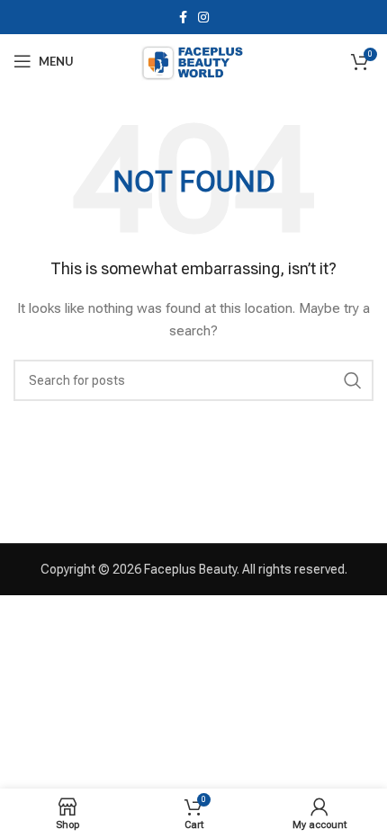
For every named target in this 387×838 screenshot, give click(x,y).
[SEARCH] (353, 380)
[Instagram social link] (203, 17)
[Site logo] (193, 60)
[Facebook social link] (183, 17)
